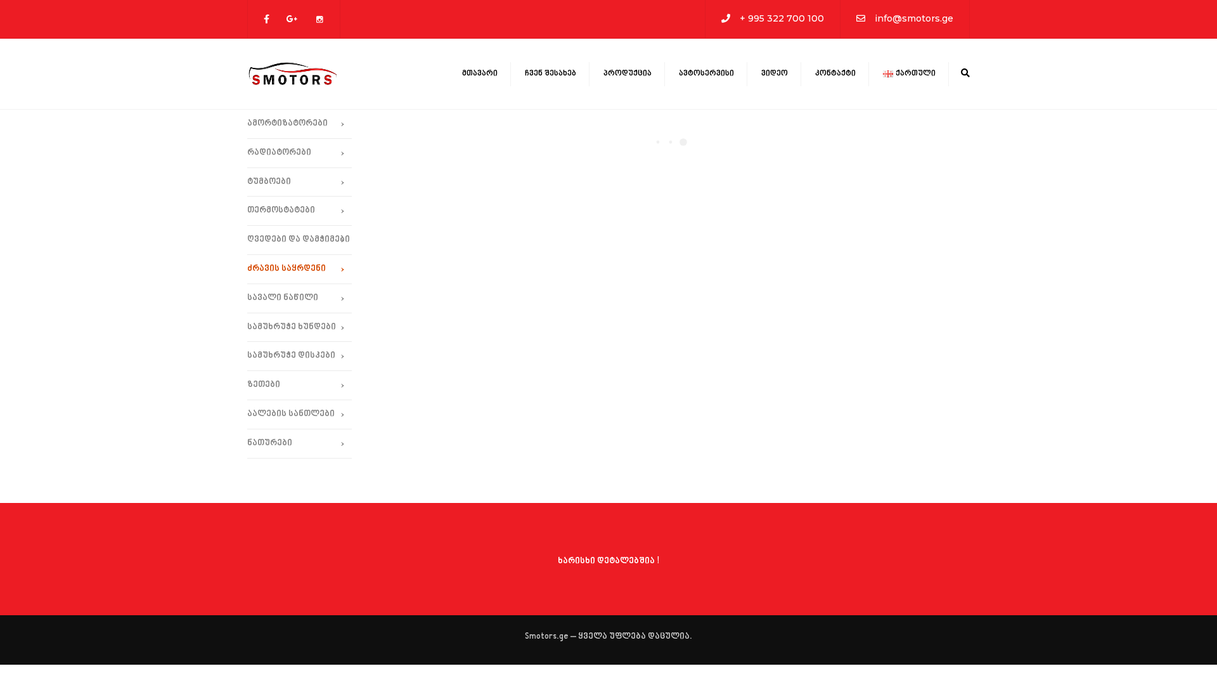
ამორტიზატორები (287, 123)
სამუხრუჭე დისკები (291, 355)
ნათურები (269, 443)
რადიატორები (279, 152)
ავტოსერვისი (706, 73)
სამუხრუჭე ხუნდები (291, 327)
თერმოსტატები (281, 210)
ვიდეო (774, 73)
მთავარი (480, 73)
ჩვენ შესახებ (550, 73)
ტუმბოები (269, 181)
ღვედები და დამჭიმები (298, 239)
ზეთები (263, 384)
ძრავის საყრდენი (286, 268)
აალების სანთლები (291, 413)
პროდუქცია (627, 73)
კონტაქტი (835, 73)
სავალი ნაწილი (282, 297)
